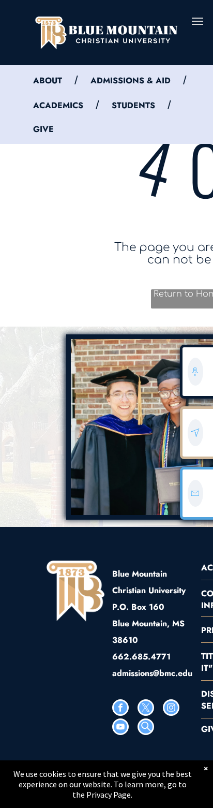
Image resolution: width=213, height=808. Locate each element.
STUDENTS (133, 105)
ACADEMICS (58, 105)
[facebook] (120, 708)
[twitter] (146, 708)
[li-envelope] (195, 503)
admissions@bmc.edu (152, 673)
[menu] (197, 21)
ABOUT (47, 80)
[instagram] (171, 708)
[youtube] (120, 728)
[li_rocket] (195, 382)
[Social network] (146, 728)
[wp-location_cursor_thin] (195, 443)
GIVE (43, 129)
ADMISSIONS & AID (130, 80)
